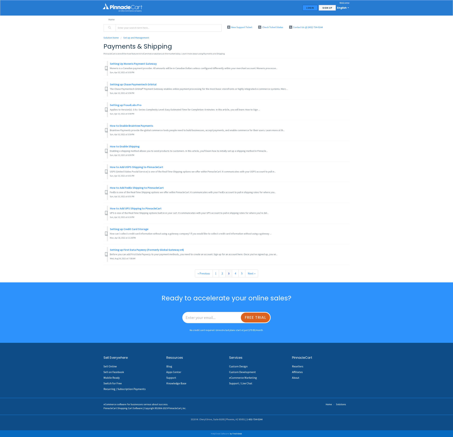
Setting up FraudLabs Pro (126, 105)
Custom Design (238, 366)
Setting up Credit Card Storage (129, 229)
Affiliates (297, 372)
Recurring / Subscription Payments (125, 389)
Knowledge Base (176, 383)
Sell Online (110, 366)
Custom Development (242, 372)
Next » (251, 273)
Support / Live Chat (240, 383)
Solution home (111, 37)
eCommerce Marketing (243, 377)
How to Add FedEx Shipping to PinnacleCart (137, 187)
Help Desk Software (220, 433)
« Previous (204, 273)
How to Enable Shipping (124, 146)
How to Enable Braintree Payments (131, 125)
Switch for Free (113, 383)
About (295, 377)
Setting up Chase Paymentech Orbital (133, 84)
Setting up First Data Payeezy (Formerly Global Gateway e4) (147, 249)
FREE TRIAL (255, 317)
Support (171, 377)
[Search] (110, 28)
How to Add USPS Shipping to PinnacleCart (136, 167)
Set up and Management (136, 37)
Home (111, 19)
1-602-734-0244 (254, 419)
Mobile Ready (112, 377)
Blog (169, 366)
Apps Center (173, 372)
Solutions (341, 404)
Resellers (297, 366)
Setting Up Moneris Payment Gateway (133, 63)
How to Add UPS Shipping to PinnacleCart (136, 208)
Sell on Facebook (114, 372)
